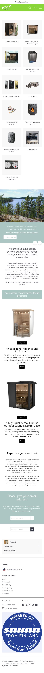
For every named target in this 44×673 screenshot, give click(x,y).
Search (4, 579)
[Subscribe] (32, 518)
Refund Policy (6, 585)
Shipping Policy (7, 588)
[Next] (40, 243)
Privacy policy (6, 582)
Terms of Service (7, 591)
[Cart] (35, 7)
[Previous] (35, 243)
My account (6, 593)
